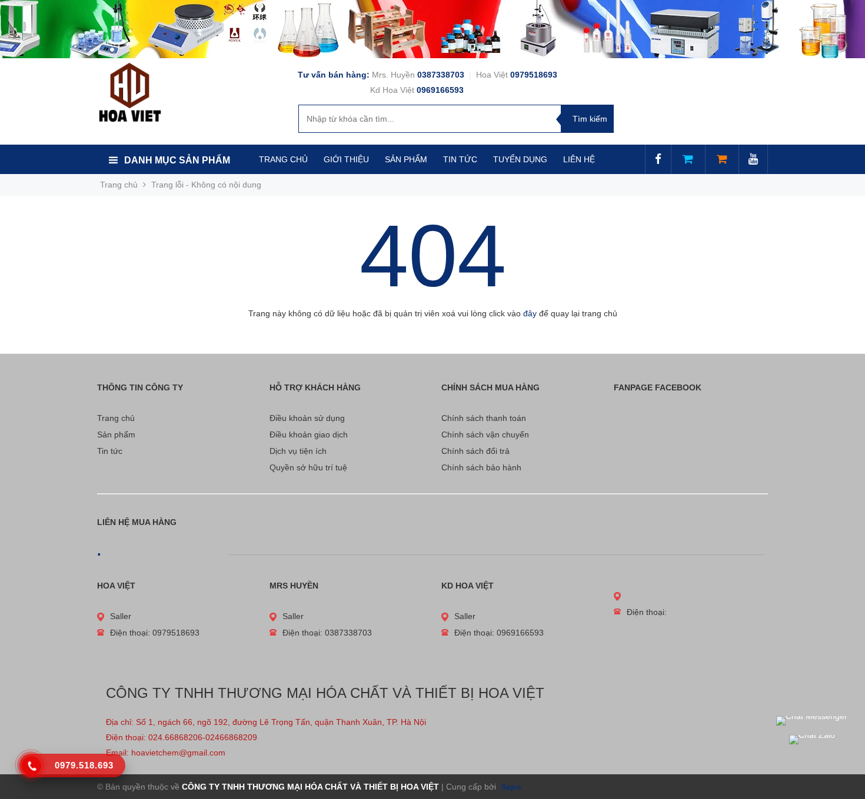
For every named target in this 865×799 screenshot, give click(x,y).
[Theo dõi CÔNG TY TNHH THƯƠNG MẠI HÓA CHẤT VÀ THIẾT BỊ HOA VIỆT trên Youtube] (753, 160)
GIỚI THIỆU (346, 159)
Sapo (509, 786)
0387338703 (442, 74)
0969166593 (440, 90)
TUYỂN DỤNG (520, 159)
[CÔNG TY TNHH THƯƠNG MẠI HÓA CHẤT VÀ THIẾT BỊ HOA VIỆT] (129, 91)
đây (530, 313)
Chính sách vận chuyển (485, 434)
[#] (432, 29)
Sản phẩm (116, 434)
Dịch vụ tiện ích (298, 451)
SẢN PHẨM (406, 159)
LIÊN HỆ (579, 159)
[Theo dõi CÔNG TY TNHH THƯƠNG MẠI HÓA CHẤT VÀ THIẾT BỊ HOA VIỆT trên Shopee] (722, 160)
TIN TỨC (460, 159)
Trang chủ (116, 418)
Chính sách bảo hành (481, 467)
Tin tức (109, 451)
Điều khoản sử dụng (307, 418)
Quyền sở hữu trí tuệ (308, 467)
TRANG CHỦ (283, 159)
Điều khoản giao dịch (309, 434)
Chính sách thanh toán (483, 418)
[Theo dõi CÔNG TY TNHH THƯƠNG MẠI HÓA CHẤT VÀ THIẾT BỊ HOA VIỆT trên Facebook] (658, 160)
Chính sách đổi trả (475, 451)
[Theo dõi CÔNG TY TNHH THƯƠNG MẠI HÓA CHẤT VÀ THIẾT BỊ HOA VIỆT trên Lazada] (688, 160)
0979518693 (533, 74)
